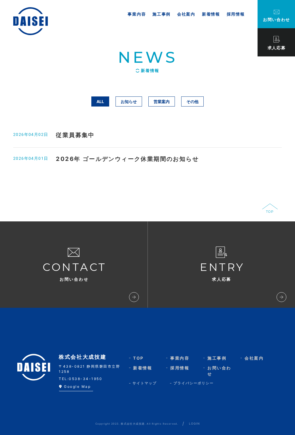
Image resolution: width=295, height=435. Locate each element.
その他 (192, 101)
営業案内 (162, 101)
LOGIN (194, 423)
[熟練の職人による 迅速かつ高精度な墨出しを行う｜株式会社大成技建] (30, 21)
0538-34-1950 (85, 379)
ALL (100, 101)
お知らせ (129, 101)
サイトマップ (145, 383)
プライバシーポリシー (193, 383)
